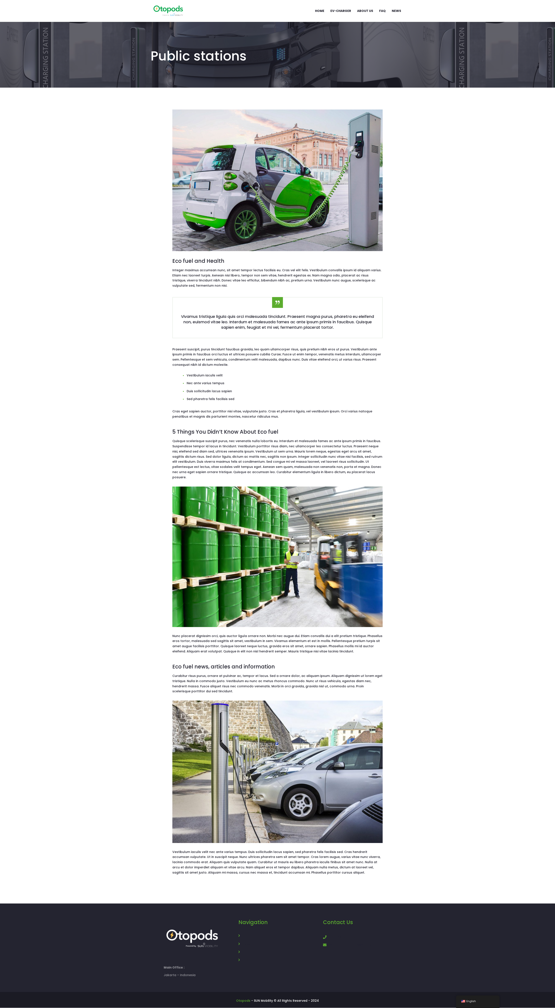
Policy (246, 952)
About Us (249, 936)
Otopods (243, 1000)
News (246, 944)
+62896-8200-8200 (346, 937)
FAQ (245, 960)
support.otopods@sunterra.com (357, 945)
